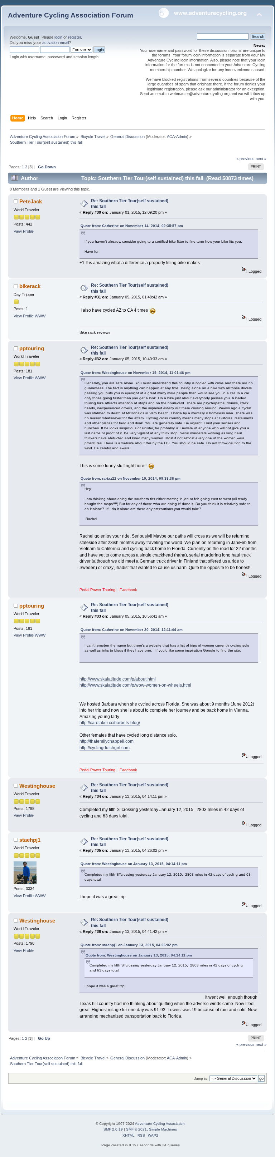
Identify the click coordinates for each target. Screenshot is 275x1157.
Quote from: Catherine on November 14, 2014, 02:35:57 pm (132, 226)
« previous (245, 159)
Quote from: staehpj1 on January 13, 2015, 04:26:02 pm (129, 945)
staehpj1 (29, 840)
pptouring (31, 348)
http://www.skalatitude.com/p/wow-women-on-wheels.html (135, 685)
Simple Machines (163, 1129)
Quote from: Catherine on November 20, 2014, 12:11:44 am (132, 630)
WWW (40, 316)
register (74, 37)
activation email (55, 42)
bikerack (29, 286)
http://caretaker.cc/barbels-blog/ (109, 722)
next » (261, 159)
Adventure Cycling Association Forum (70, 15)
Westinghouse (37, 786)
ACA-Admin (177, 136)
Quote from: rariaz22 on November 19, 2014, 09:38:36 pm (130, 478)
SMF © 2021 (136, 1129)
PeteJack (30, 201)
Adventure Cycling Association (160, 1124)
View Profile (24, 231)
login (58, 37)
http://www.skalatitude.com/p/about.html (117, 679)
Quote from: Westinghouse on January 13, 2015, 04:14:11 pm (134, 864)
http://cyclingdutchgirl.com (104, 747)
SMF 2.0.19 (113, 1129)
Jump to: (201, 1079)
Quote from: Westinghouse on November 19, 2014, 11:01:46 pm (135, 373)
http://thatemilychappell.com (106, 741)
